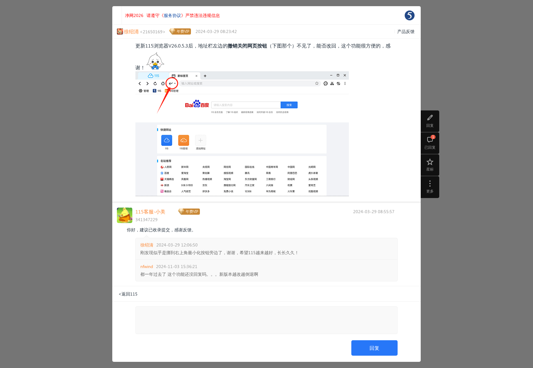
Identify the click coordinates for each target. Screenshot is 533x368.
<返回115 (128, 294)
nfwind (146, 266)
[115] (410, 15)
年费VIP (183, 31)
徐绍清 (146, 245)
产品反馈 (406, 31)
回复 (374, 348)
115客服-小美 (150, 211)
